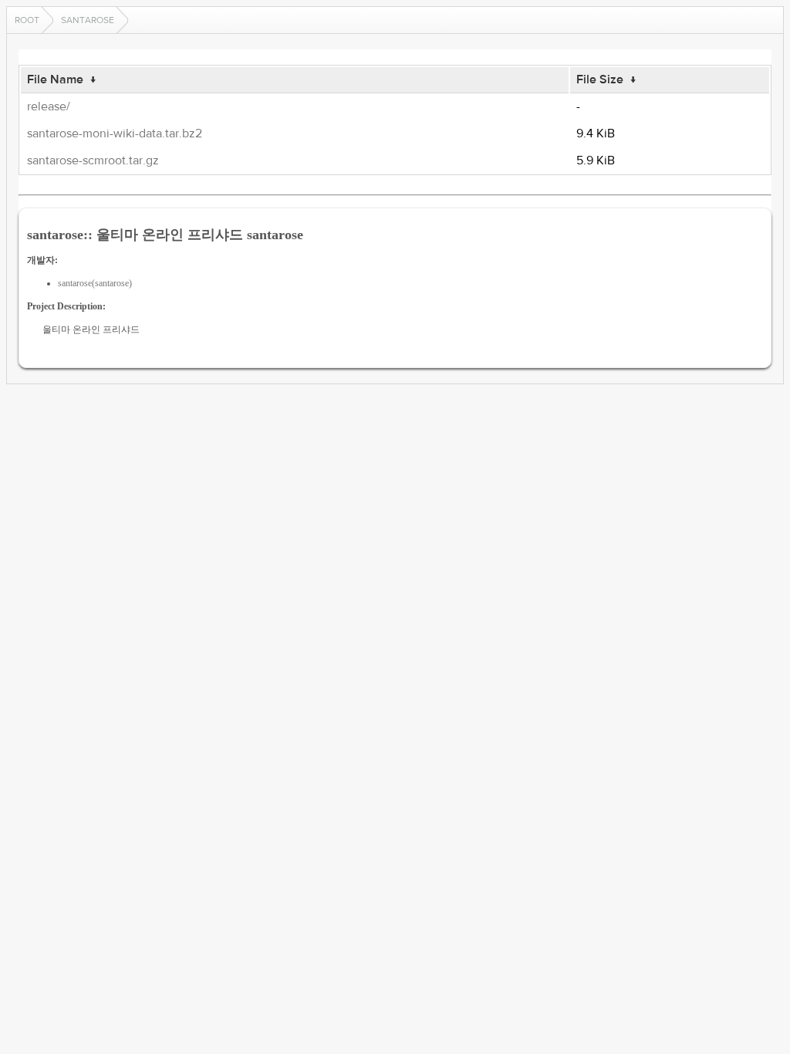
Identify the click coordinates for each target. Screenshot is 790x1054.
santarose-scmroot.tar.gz (93, 160)
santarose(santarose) (95, 283)
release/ (48, 106)
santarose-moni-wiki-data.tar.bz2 (114, 133)
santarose (87, 20)
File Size (599, 79)
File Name (55, 79)
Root (27, 20)
